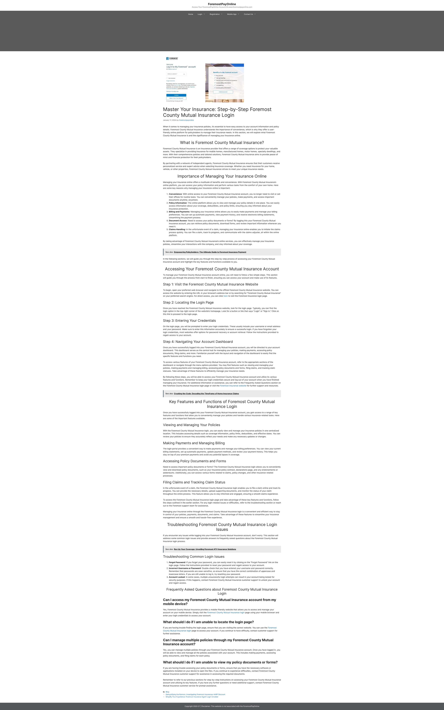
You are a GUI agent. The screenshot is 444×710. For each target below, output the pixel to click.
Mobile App (231, 14)
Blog (167, 692)
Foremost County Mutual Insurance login (226, 612)
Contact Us (248, 14)
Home (190, 14)
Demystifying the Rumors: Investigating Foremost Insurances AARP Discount (195, 694)
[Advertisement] (222, 35)
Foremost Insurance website (233, 386)
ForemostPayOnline (222, 4)
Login (200, 14)
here (226, 296)
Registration (215, 14)
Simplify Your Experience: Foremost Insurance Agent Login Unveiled (192, 697)
